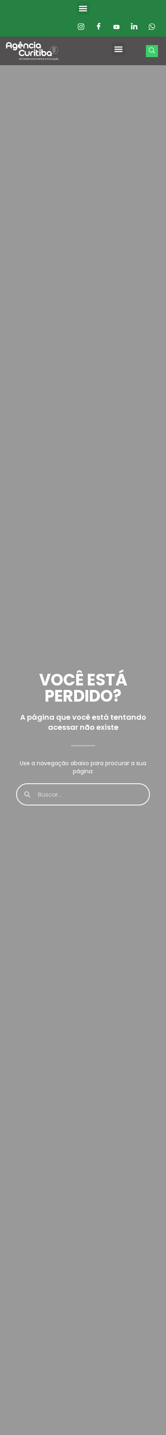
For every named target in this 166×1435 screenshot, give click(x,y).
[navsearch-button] (152, 51)
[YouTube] (116, 27)
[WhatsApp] (152, 27)
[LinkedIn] (134, 27)
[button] (83, 8)
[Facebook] (99, 27)
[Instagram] (81, 27)
